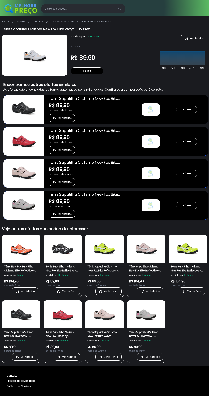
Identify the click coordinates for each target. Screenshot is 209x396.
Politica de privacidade (21, 381)
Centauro (37, 21)
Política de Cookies (19, 386)
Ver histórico (196, 38)
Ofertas (20, 21)
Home (5, 21)
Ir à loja (87, 70)
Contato (12, 376)
